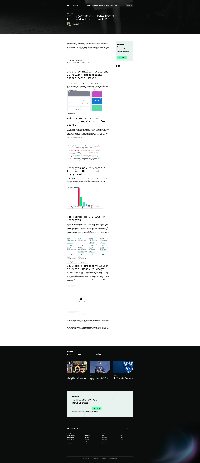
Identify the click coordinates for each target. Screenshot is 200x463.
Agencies (86, 447)
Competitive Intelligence (71, 447)
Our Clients (86, 441)
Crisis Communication (70, 437)
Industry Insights (69, 449)
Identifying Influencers (70, 443)
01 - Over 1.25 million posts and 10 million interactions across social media (82, 55)
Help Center (104, 441)
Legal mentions (103, 458)
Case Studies (104, 439)
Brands (86, 443)
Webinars (104, 445)
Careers (121, 437)
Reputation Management (71, 435)
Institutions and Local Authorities (90, 445)
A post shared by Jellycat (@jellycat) (81, 314)
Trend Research (69, 441)
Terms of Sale (96, 458)
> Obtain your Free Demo (72, 163)
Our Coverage (87, 437)
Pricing (116, 5)
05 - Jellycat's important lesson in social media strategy (78, 62)
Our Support (87, 439)
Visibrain (81, 48)
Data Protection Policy (113, 458)
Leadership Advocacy (70, 439)
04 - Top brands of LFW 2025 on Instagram (75, 60)
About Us (121, 435)
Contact (121, 439)
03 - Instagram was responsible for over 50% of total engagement (80, 58)
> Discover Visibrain (71, 113)
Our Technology (87, 435)
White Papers (104, 437)
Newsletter (104, 443)
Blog (103, 435)
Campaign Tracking (70, 445)
